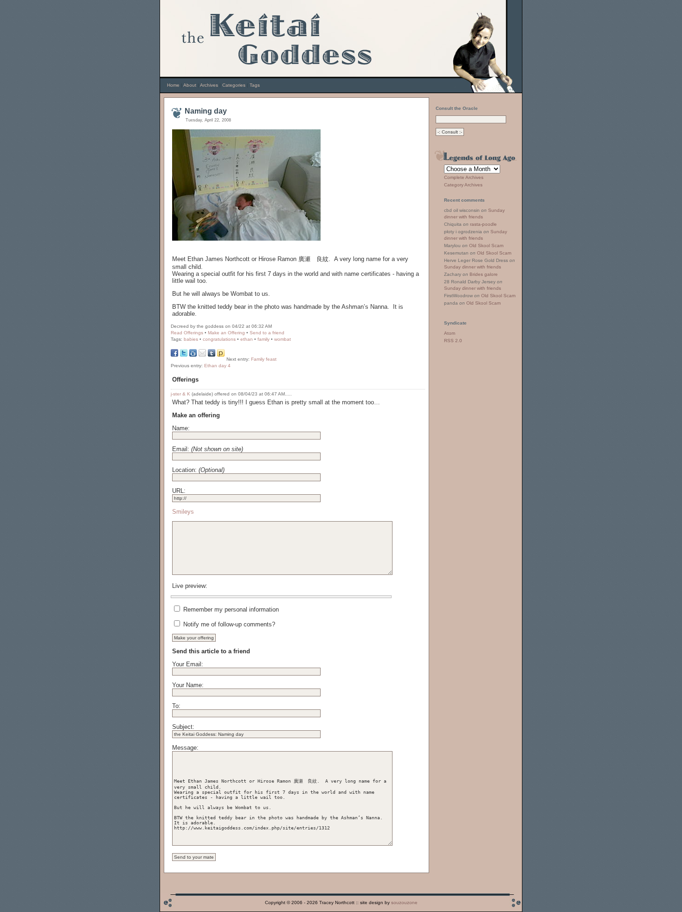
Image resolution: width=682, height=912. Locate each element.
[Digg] (193, 354)
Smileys (183, 511)
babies (191, 339)
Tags (255, 85)
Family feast (264, 359)
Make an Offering (226, 332)
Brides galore (484, 274)
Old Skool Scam (486, 245)
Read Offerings (187, 332)
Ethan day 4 (217, 365)
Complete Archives (463, 177)
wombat (282, 339)
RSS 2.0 (453, 340)
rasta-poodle (483, 224)
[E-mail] (202, 354)
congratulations (219, 339)
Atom (449, 333)
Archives (209, 85)
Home (173, 85)
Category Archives (463, 184)
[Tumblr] (211, 354)
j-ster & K (180, 393)
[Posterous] (221, 354)
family (263, 339)
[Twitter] (183, 354)
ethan (246, 339)
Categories (233, 85)
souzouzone (404, 902)
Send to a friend (267, 332)
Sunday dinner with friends (472, 266)
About (189, 85)
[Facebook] (174, 354)
